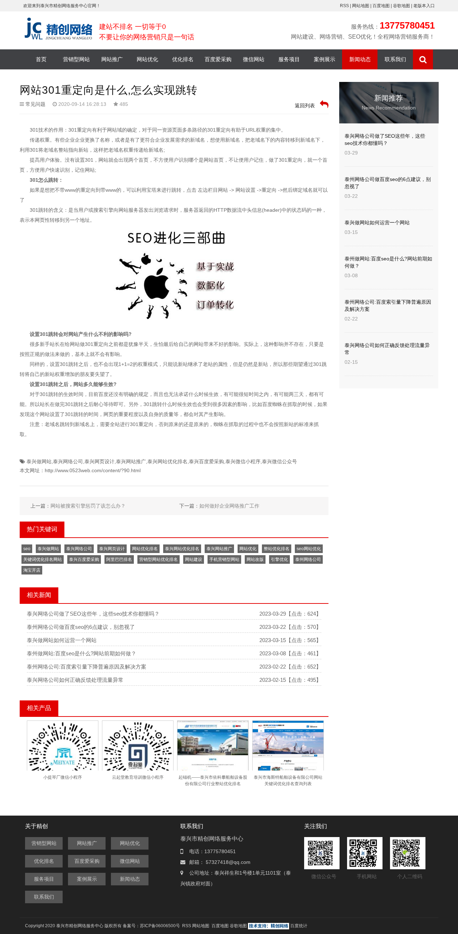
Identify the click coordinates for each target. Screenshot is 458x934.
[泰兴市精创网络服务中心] (59, 28)
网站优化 (147, 59)
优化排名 (183, 59)
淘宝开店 (31, 570)
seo (26, 548)
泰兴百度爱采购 (206, 461)
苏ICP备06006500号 (160, 925)
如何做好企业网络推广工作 (229, 506)
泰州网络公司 (308, 559)
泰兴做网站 (39, 461)
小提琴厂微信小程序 (62, 777)
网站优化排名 (145, 548)
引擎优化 (279, 559)
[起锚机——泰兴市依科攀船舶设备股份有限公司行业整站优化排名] (213, 756)
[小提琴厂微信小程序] (62, 755)
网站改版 (255, 559)
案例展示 (324, 59)
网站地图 (361, 5)
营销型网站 (76, 59)
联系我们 (395, 59)
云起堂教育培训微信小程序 (138, 777)
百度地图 (381, 5)
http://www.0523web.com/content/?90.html (93, 470)
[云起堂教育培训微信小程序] (138, 755)
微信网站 (253, 59)
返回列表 (305, 105)
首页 (41, 59)
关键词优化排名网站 (42, 559)
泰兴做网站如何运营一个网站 (62, 640)
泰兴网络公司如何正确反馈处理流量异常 (75, 680)
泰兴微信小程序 (242, 461)
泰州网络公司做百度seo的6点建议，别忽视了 (81, 627)
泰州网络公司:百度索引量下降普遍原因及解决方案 (86, 667)
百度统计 (298, 925)
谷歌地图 (401, 5)
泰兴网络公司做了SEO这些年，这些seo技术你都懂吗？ (93, 614)
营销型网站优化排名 (158, 559)
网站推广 (112, 59)
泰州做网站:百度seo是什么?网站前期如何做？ (81, 653)
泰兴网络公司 (68, 461)
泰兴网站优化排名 (167, 461)
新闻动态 (360, 59)
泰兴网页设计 (99, 461)
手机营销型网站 (224, 559)
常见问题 (35, 104)
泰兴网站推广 (131, 461)
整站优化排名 (276, 548)
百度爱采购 (218, 59)
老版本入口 (424, 5)
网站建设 (193, 559)
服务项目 (289, 59)
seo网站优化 (309, 548)
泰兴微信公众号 (279, 461)
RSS (344, 5)
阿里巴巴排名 (119, 559)
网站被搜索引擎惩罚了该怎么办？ (88, 506)
